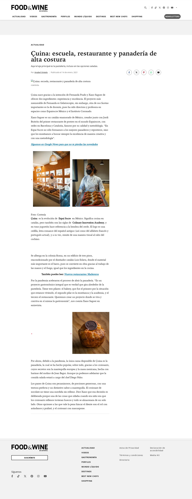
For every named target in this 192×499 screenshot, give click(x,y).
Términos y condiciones (131, 455)
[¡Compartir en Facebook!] (129, 72)
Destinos (101, 16)
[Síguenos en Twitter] (160, 7)
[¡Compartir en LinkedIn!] (151, 72)
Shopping (137, 16)
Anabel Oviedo (41, 72)
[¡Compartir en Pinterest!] (143, 72)
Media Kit (155, 455)
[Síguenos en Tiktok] (156, 7)
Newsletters (172, 16)
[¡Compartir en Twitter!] (136, 72)
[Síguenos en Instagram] (168, 7)
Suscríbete (29, 457)
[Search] (145, 7)
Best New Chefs (118, 16)
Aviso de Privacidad (129, 448)
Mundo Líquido (83, 16)
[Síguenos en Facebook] (152, 7)
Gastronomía (49, 16)
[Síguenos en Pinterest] (164, 7)
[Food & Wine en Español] (29, 7)
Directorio (124, 460)
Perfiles (65, 16)
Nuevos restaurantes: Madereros (82, 274)
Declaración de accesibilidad (157, 449)
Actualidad (19, 16)
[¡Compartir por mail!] (158, 72)
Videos (33, 16)
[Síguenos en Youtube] (172, 7)
